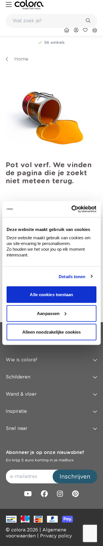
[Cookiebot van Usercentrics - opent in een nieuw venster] (72, 209)
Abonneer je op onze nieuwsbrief (45, 452)
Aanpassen (48, 313)
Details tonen (72, 276)
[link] (29, 4)
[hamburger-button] (9, 4)
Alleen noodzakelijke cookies (51, 332)
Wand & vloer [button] (21, 394)
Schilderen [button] (18, 377)
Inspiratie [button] (16, 411)
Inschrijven (75, 476)
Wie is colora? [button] (21, 359)
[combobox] (51, 21)
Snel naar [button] (16, 428)
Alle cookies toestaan (51, 294)
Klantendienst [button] (21, 342)
